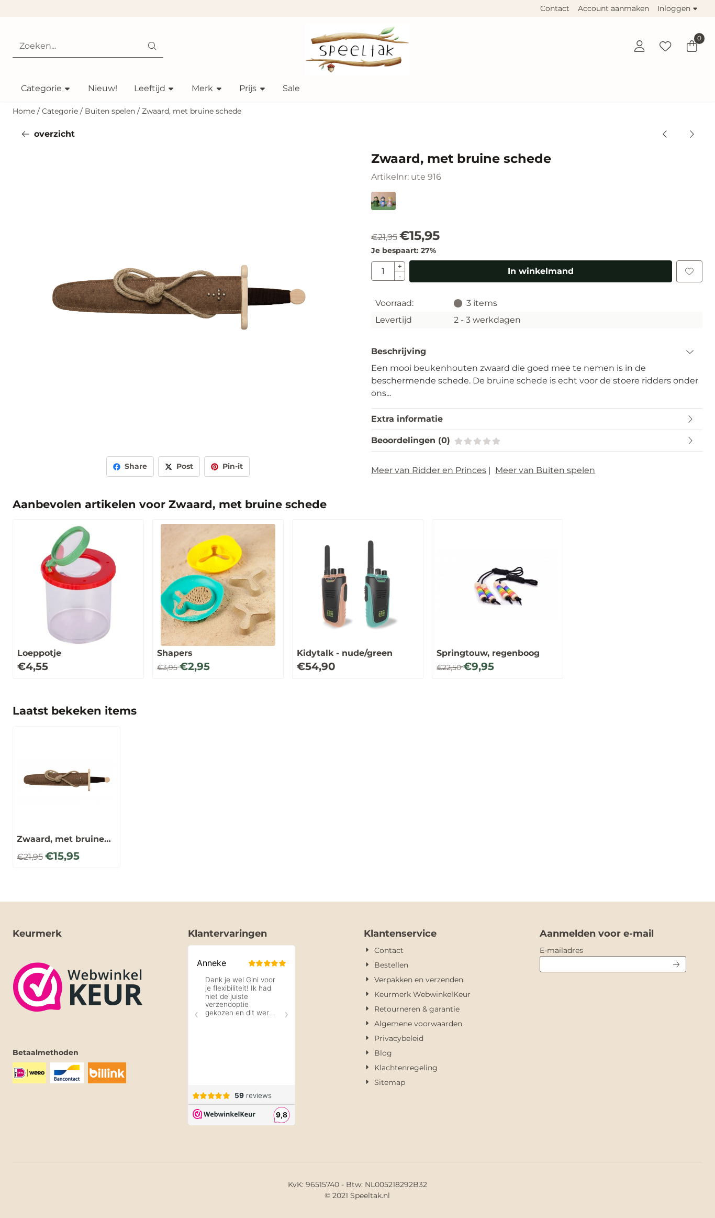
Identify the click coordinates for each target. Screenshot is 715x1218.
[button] (639, 46)
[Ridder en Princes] (383, 207)
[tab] (536, 351)
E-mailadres (613, 950)
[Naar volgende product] (691, 134)
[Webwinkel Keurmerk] (78, 1026)
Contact (554, 8)
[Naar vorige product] (665, 134)
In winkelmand (541, 271)
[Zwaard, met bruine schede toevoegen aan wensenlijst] (689, 271)
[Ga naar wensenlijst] (665, 46)
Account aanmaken (613, 8)
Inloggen (673, 8)
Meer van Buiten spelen (545, 470)
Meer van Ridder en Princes (428, 470)
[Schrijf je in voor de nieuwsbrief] (676, 964)
